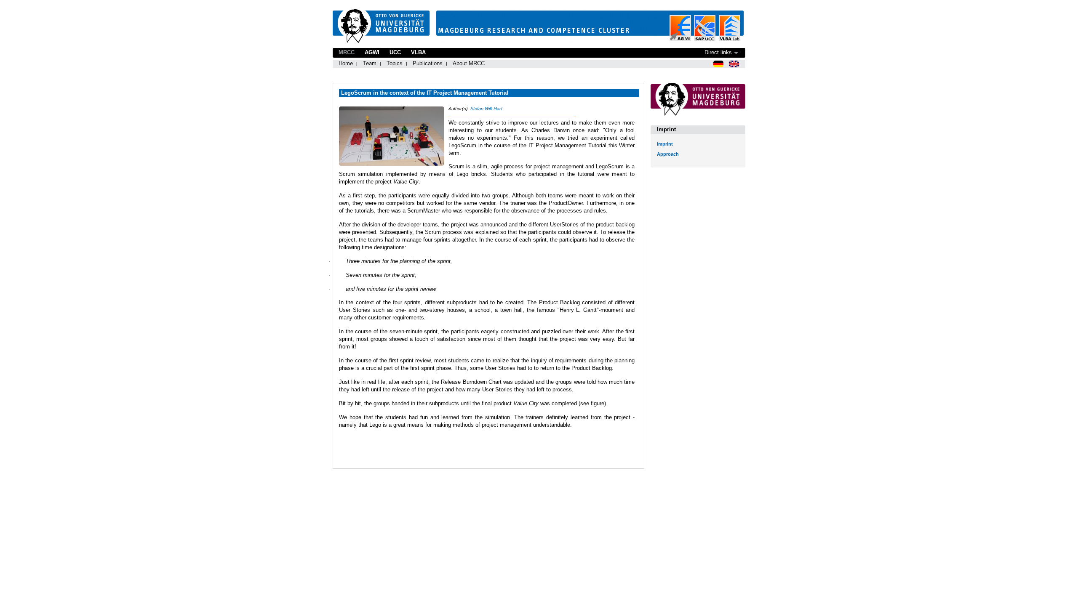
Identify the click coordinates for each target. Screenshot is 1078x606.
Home (346, 63)
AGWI (372, 52)
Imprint (665, 143)
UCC (395, 52)
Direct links (718, 52)
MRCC (347, 52)
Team (369, 63)
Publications (428, 63)
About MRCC (469, 63)
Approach (668, 154)
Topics (395, 63)
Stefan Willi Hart (486, 108)
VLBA (418, 52)
